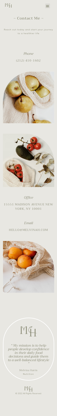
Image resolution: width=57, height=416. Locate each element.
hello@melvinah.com (28, 229)
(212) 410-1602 (28, 60)
